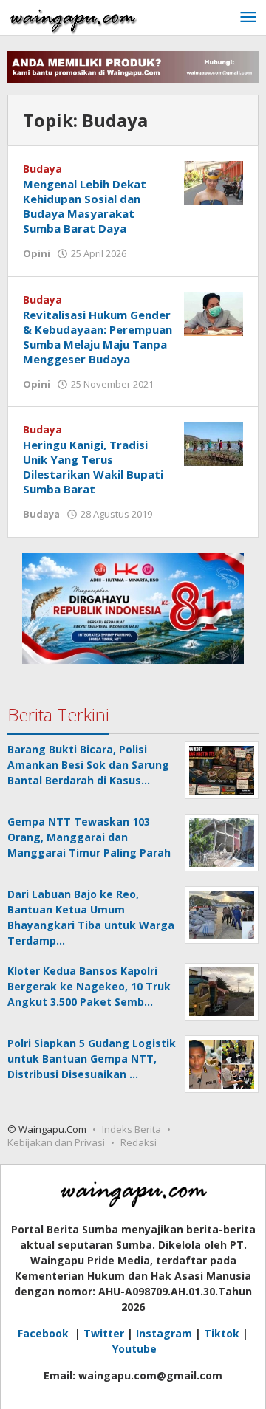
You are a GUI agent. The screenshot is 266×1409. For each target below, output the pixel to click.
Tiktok (221, 1333)
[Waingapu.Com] (73, 17)
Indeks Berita (131, 1129)
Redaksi (138, 1142)
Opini (36, 253)
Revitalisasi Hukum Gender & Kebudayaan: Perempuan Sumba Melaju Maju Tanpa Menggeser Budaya (97, 336)
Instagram (164, 1333)
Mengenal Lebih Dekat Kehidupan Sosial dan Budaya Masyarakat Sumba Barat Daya (84, 206)
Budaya (42, 169)
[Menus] (248, 17)
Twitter (103, 1333)
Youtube (134, 1349)
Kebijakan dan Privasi (56, 1142)
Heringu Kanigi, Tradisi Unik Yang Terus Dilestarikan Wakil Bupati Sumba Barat (93, 466)
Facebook (45, 1333)
